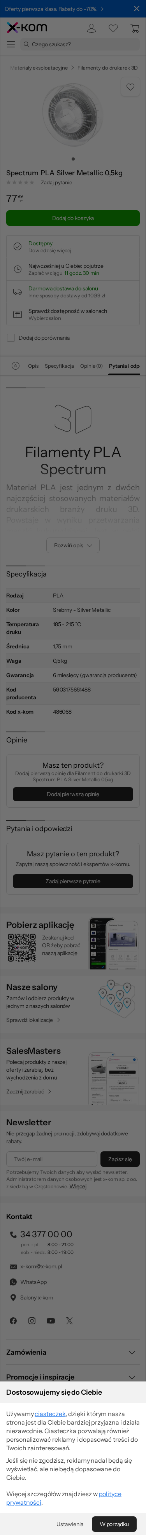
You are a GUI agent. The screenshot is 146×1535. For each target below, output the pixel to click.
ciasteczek (50, 1414)
